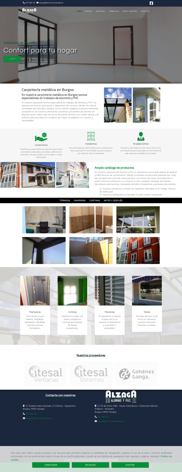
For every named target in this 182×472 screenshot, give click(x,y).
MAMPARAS (80, 200)
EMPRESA (88, 11)
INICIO (79, 11)
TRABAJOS (113, 11)
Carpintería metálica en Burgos (48, 89)
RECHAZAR (90, 464)
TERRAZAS (64, 200)
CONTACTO (145, 11)
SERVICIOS (100, 11)
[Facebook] (151, 4)
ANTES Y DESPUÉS (130, 11)
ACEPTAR (130, 464)
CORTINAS (94, 200)
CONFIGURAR (50, 464)
